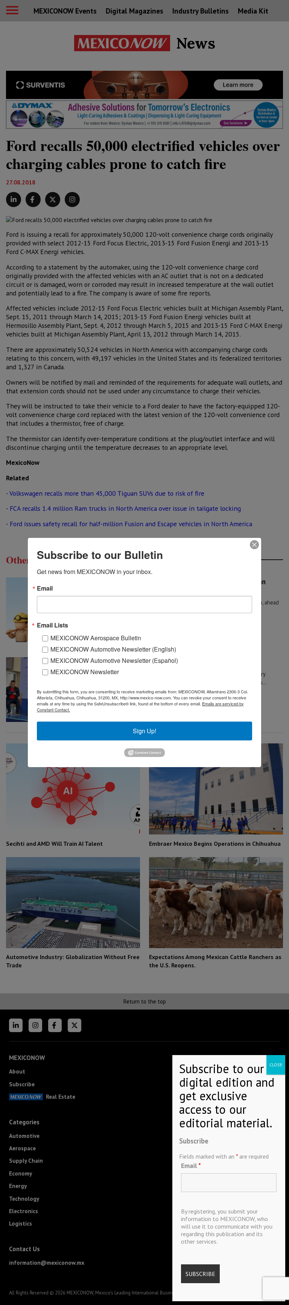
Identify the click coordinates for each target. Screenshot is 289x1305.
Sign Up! (144, 730)
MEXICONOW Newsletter (84, 671)
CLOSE (275, 1064)
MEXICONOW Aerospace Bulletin (95, 637)
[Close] (254, 544)
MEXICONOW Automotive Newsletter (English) (113, 649)
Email (191, 1165)
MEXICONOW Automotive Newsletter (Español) (114, 660)
